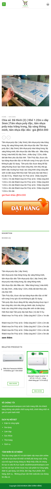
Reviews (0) (6, 238)
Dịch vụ (7, 444)
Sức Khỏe (8, 436)
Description (7, 233)
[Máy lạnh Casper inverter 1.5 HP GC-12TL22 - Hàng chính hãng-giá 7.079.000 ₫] (38, 362)
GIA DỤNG (12, 117)
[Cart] (47, 4)
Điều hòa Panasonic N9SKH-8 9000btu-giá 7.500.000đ (13, 370)
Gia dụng (8, 427)
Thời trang (8, 440)
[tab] (25, 233)
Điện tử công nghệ (11, 423)
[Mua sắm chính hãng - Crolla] (25, 4)
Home (4, 117)
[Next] (49, 374)
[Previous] (1, 374)
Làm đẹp (8, 431)
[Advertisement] (25, 35)
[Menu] (4, 4)
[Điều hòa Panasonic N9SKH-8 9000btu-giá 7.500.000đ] (13, 358)
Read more (13, 383)
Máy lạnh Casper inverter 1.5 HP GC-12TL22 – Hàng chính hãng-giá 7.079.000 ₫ (38, 378)
